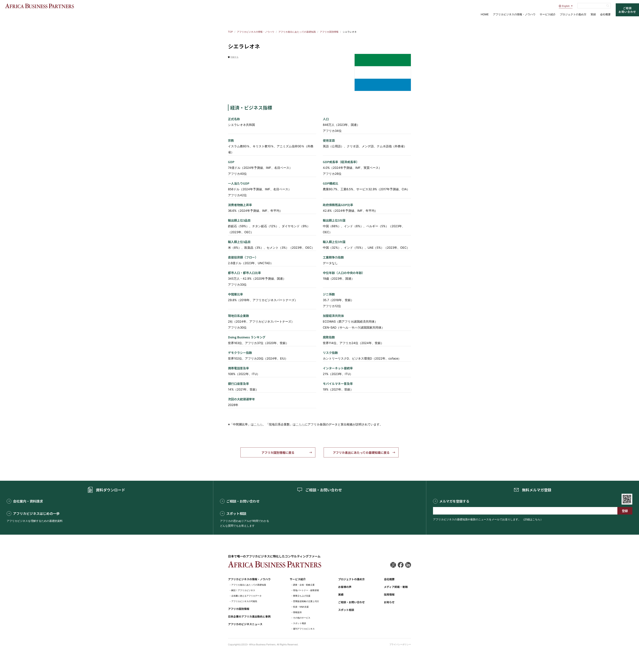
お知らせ (389, 602)
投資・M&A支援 (301, 606)
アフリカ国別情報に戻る (277, 452)
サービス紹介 (548, 14)
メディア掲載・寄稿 (396, 587)
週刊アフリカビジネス (304, 628)
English (566, 5)
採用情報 (389, 594)
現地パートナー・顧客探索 (306, 590)
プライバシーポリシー (400, 644)
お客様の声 (344, 587)
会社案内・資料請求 (28, 501)
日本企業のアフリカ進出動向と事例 (249, 616)
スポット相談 (236, 513)
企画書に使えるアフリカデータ (246, 595)
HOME (485, 14)
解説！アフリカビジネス (243, 590)
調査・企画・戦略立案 (304, 584)
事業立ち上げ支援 (301, 595)
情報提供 (297, 612)
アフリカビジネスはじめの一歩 (36, 513)
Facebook (401, 565)
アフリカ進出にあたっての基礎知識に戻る (361, 452)
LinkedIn (408, 565)
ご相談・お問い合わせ (243, 501)
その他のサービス (301, 617)
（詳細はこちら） (532, 519)
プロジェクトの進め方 (573, 14)
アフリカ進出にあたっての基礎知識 (297, 31)
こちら (258, 424)
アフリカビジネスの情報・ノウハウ (514, 14)
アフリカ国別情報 (329, 31)
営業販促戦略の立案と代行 (306, 601)
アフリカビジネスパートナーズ (39, 5)
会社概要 (605, 14)
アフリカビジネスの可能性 (244, 601)
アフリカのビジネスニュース (245, 624)
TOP (230, 31)
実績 (593, 14)
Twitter (393, 565)
